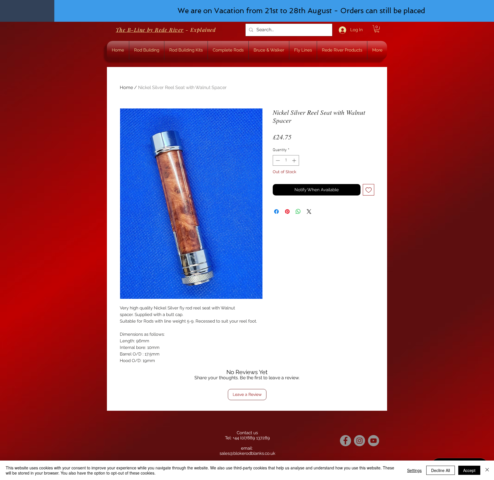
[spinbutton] (286, 160)
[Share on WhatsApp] (298, 211)
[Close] (487, 470)
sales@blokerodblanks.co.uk (247, 453)
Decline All (440, 470)
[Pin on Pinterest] (287, 211)
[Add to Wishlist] (369, 190)
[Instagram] (359, 440)
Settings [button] (414, 470)
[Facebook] (345, 440)
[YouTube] (373, 440)
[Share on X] (309, 211)
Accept (469, 470)
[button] (377, 28)
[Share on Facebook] (276, 211)
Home (126, 87)
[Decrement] (277, 160)
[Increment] (294, 160)
